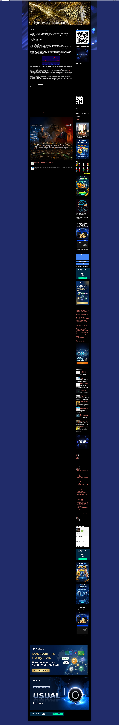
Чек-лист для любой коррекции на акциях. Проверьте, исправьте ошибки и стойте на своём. (81, 325)
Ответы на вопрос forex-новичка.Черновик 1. (83, 504)
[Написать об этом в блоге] (39, 84)
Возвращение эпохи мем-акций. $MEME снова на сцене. (84, 390)
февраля (78, 521)
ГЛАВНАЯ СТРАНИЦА (32, 26)
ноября (78, 467)
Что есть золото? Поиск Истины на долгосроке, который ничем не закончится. (82, 339)
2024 (77, 454)
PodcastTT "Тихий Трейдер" (51, 26)
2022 (77, 456)
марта (78, 520)
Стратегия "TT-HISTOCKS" (82, 261)
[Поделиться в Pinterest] (42, 84)
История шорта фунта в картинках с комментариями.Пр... (82, 491)
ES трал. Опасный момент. (80, 489)
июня (78, 517)
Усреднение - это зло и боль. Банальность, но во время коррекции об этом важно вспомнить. (82, 316)
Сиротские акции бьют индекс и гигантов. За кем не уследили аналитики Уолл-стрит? (82, 327)
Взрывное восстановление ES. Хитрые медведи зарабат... (82, 486)
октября (78, 468)
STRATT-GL (70, 70)
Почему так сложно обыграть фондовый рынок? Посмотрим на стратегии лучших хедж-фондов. (82, 310)
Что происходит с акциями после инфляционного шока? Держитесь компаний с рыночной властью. (82, 314)
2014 (77, 465)
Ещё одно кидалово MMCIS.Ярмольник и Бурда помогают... (82, 506)
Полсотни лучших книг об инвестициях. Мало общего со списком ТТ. (84, 396)
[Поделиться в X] (40, 84)
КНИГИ (58, 26)
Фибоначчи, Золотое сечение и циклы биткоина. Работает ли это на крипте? (82, 337)
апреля (78, 519)
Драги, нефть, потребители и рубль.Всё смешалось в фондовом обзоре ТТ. (44, 162)
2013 (77, 524)
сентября (78, 469)
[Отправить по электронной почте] (38, 84)
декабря (78, 466)
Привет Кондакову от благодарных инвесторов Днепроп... (81, 493)
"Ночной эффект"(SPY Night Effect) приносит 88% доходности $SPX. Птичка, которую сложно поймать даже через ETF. (82, 318)
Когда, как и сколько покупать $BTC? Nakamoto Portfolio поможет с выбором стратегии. (82, 320)
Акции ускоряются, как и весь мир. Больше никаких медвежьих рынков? (81, 323)
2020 (77, 458)
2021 (77, 457)
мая (77, 518)
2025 (77, 453)
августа (78, 515)
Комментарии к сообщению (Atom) (39, 112)
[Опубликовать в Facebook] (41, 84)
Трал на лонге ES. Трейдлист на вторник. (82, 502)
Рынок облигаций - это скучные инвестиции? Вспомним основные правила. (82, 308)
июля (78, 516)
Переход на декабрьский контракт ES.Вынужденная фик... (81, 488)
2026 (77, 452)
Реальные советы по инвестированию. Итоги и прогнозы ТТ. (83, 378)
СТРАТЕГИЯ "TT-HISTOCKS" (41, 26)
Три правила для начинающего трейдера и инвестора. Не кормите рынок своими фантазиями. (82, 331)
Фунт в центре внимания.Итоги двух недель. (83, 503)
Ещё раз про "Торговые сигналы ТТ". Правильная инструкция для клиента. (81, 329)
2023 (77, 455)
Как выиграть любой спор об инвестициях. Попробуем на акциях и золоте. (81, 341)
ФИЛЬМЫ (82, 259)
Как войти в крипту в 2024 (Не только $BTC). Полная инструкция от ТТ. (82, 322)
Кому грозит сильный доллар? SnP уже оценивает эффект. (82, 499)
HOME (82, 254)
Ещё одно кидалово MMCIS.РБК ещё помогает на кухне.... (82, 494)
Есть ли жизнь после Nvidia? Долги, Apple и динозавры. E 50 (40, 114)
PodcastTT (82, 263)
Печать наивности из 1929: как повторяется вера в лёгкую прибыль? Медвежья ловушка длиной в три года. (82, 312)
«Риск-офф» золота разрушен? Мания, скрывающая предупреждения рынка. (84, 402)
